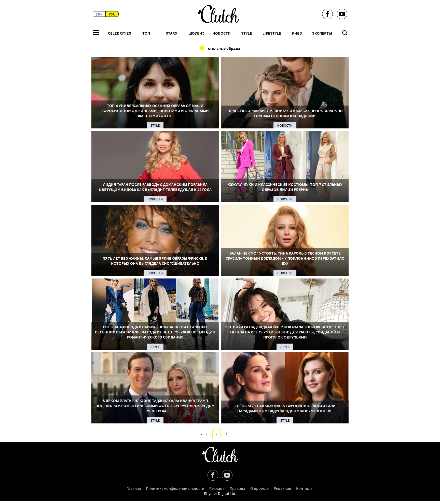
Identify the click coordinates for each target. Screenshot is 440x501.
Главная (134, 488)
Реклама (217, 488)
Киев (297, 33)
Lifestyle (272, 33)
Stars (171, 33)
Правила (237, 488)
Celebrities (119, 33)
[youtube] (342, 14)
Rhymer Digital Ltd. (220, 493)
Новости (221, 33)
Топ (146, 33)
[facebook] (327, 14)
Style (246, 33)
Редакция (282, 488)
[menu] (96, 33)
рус (112, 14)
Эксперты (322, 33)
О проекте (259, 488)
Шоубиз (196, 33)
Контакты (304, 488)
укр (99, 14)
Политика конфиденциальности (175, 488)
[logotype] (218, 14)
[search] (344, 33)
